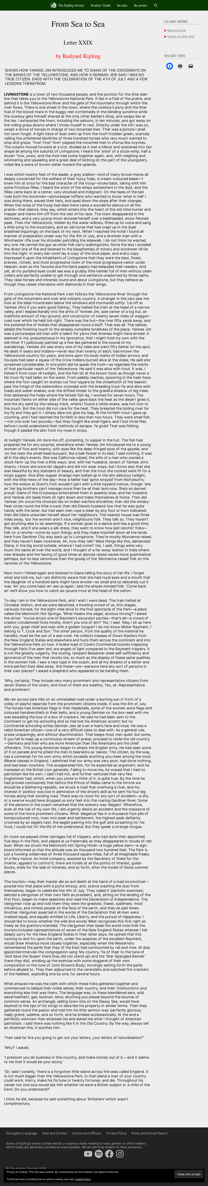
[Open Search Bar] (155, 5)
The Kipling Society (70, 5)
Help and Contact (54, 1133)
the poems (140, 5)
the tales (122, 5)
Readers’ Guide (101, 5)
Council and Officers (86, 1133)
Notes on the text (180, 36)
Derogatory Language (21, 1133)
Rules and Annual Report (149, 1133)
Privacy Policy (116, 1133)
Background (176, 30)
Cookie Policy (83, 1179)
